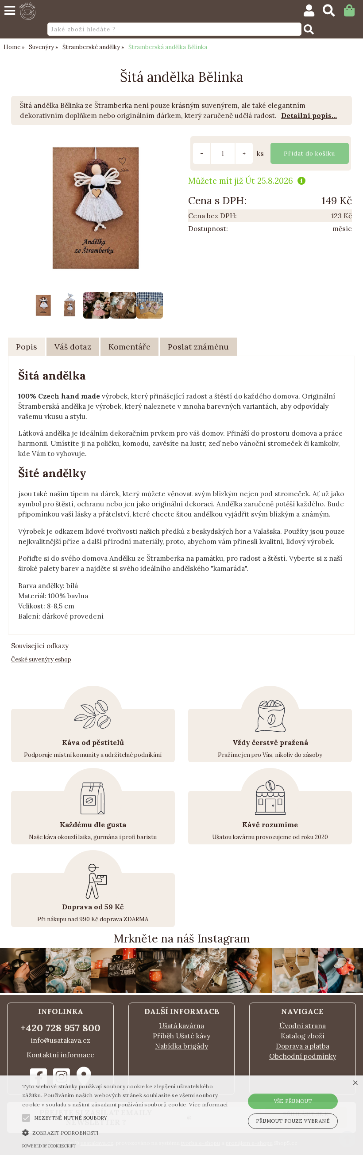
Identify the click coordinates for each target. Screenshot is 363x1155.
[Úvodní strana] (27, 11)
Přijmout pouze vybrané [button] (293, 1121)
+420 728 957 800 (60, 1028)
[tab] (26, 347)
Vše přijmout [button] (293, 1101)
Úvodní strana (302, 1026)
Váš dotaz (72, 347)
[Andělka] (204, 990)
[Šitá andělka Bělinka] (96, 208)
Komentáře (129, 347)
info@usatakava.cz (60, 1040)
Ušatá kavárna (181, 1026)
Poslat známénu (198, 347)
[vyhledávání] (333, 12)
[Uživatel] (313, 12)
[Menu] (9, 10)
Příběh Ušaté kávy (181, 1036)
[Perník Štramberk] (68, 990)
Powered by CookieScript (49, 1146)
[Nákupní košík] (353, 12)
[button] (26, 1118)
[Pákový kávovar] (23, 990)
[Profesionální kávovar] (159, 990)
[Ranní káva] (250, 990)
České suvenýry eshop (41, 659)
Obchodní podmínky (302, 1056)
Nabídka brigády (181, 1046)
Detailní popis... (309, 115)
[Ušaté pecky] (295, 990)
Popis (26, 347)
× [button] (355, 1083)
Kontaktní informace (60, 1055)
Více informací (208, 1104)
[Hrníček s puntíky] (113, 990)
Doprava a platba (302, 1046)
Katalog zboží (302, 1036)
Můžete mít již (240, 180)
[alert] (181, 1115)
